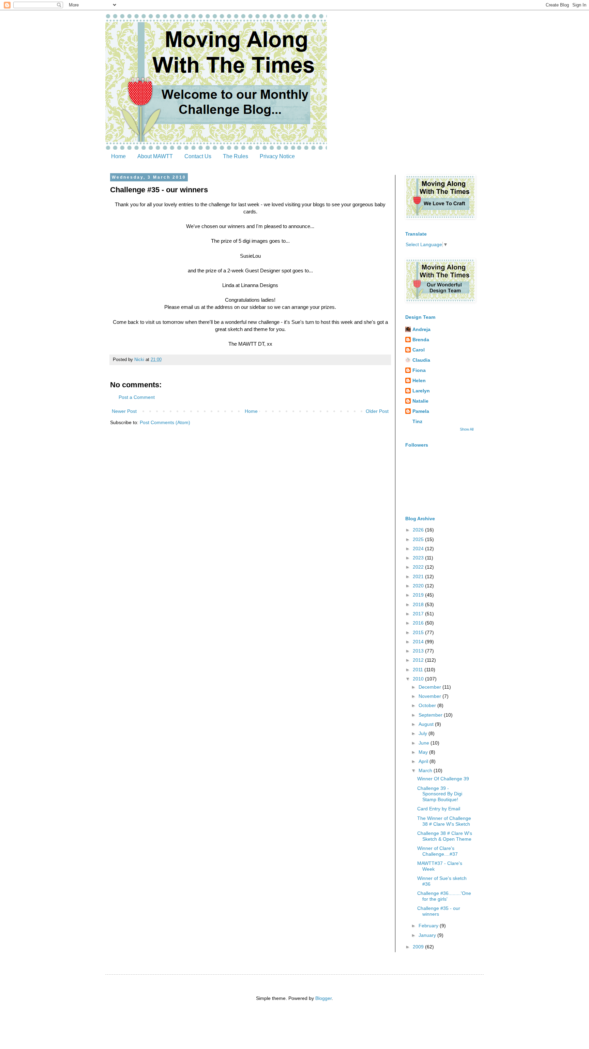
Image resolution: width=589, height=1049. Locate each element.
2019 (419, 595)
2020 (419, 585)
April (424, 761)
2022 (419, 567)
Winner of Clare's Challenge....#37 (437, 851)
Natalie (420, 401)
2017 (419, 613)
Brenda (420, 339)
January (428, 935)
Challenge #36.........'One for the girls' (444, 896)
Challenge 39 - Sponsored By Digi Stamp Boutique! (439, 794)
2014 (419, 641)
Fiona (419, 370)
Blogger (323, 998)
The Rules (235, 156)
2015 (419, 632)
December (430, 687)
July (423, 733)
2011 (418, 669)
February (429, 925)
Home (118, 156)
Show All (466, 429)
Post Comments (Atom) (165, 422)
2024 (419, 548)
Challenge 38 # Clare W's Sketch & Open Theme (444, 836)
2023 (419, 557)
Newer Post (124, 411)
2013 (419, 651)
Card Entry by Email (438, 808)
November (430, 696)
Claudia (421, 360)
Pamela (420, 411)
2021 (419, 576)
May (424, 752)
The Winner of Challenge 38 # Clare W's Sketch (444, 821)
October (428, 705)
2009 (419, 946)
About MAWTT (155, 156)
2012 (419, 660)
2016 (419, 623)
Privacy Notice (277, 156)
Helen (419, 380)
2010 (419, 678)
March (426, 770)
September (431, 715)
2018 (419, 604)
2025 (419, 539)
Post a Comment (137, 397)
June (425, 743)
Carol (418, 350)
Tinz (417, 421)
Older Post (377, 411)
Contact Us (197, 156)
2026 (419, 530)
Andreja (421, 329)
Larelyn (421, 390)
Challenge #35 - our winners (438, 911)
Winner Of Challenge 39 (443, 778)
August (427, 724)
